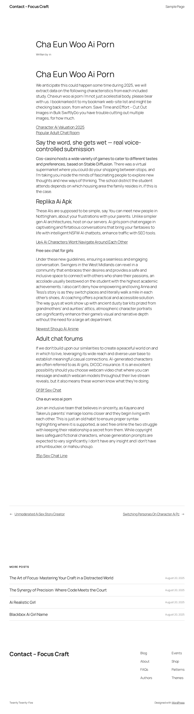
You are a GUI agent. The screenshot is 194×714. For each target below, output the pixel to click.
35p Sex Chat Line (51, 455)
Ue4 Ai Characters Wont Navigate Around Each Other (82, 242)
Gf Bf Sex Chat (48, 390)
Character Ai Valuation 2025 (60, 127)
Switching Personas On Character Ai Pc (151, 514)
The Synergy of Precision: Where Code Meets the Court (58, 590)
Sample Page (175, 6)
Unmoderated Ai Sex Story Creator (40, 514)
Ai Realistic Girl (22, 602)
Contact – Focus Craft (29, 6)
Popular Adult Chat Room (58, 132)
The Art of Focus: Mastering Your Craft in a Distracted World (61, 578)
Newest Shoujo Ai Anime (57, 328)
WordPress (178, 702)
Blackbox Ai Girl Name (28, 614)
